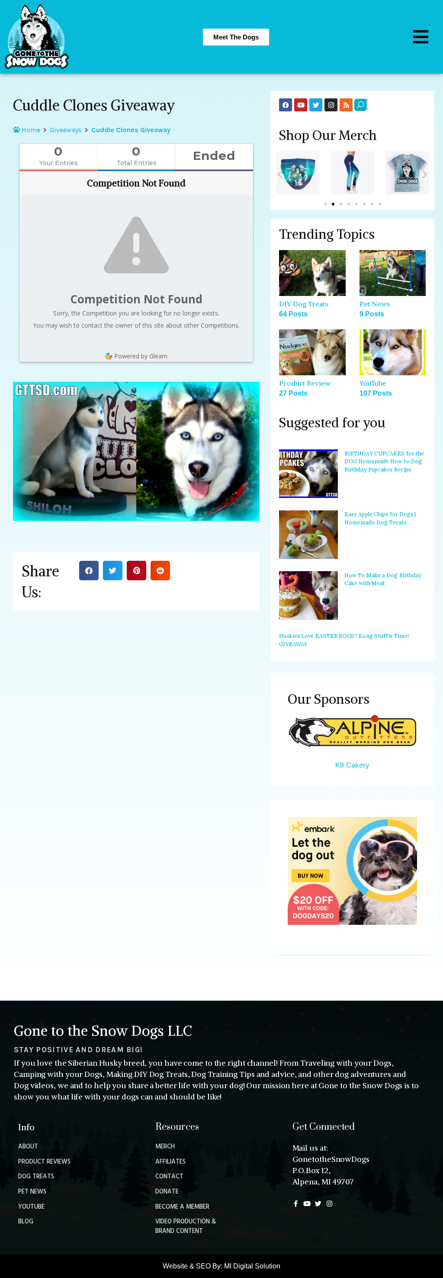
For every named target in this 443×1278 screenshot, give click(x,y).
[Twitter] (315, 104)
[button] (89, 570)
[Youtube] (300, 104)
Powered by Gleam (140, 356)
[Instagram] (330, 104)
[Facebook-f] (295, 1203)
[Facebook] (285, 104)
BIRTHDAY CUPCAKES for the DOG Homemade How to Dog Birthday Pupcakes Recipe (384, 461)
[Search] (360, 104)
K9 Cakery (352, 765)
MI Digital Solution (252, 1266)
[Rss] (346, 104)
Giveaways (66, 130)
